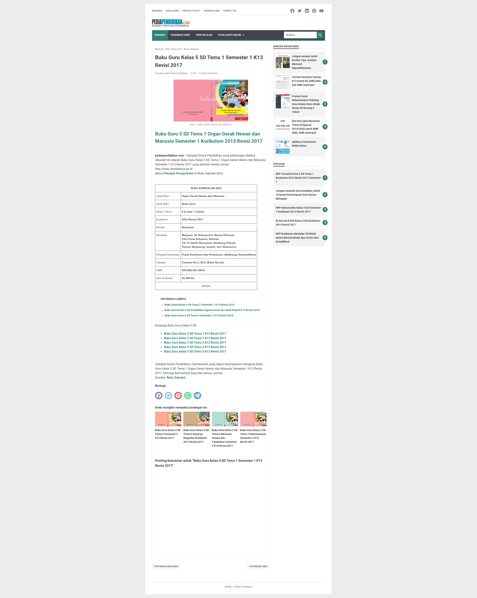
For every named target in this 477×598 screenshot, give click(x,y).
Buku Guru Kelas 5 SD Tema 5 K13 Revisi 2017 (195, 351)
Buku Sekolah (176, 377)
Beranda (157, 10)
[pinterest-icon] (314, 11)
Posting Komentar (208, 73)
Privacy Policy (191, 10)
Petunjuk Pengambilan (178, 173)
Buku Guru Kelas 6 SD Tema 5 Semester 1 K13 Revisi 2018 (199, 315)
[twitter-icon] (300, 11)
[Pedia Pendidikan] (170, 22)
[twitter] (168, 395)
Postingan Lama (258, 566)
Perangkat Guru (180, 35)
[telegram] (197, 395)
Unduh (206, 285)
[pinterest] (178, 395)
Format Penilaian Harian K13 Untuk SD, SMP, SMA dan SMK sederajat (306, 81)
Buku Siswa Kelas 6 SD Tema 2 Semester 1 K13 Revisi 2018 (199, 304)
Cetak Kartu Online (229, 35)
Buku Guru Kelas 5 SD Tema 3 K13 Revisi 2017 (195, 342)
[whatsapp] (188, 395)
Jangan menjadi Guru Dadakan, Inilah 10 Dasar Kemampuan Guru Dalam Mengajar (298, 194)
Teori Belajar (204, 35)
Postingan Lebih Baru (166, 566)
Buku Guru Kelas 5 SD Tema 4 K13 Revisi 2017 (195, 347)
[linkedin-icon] (307, 11)
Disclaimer (172, 10)
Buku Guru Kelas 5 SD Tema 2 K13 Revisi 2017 (195, 338)
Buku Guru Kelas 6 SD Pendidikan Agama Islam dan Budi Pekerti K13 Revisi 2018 (212, 310)
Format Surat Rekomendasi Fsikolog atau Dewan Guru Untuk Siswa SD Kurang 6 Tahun (306, 104)
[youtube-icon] (321, 11)
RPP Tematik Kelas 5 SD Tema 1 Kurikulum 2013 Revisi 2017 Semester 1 (298, 177)
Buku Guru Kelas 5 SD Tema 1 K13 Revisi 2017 (195, 333)
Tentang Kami (212, 10)
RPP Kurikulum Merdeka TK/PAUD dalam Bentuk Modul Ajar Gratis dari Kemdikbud (297, 237)
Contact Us (229, 10)
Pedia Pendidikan (243, 587)
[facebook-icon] (292, 11)
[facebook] (158, 395)
